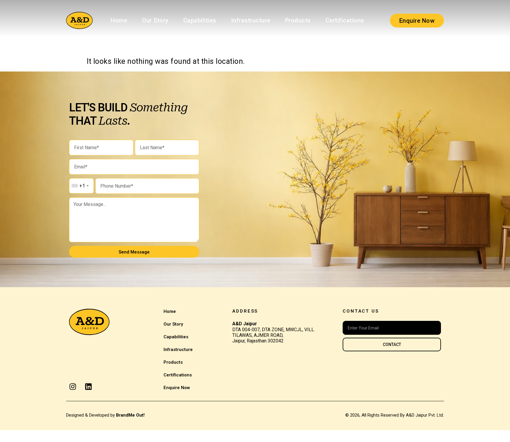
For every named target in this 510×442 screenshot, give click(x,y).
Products (298, 20)
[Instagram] (72, 386)
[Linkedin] (88, 386)
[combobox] (79, 185)
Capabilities (199, 20)
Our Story (155, 20)
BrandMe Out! (130, 415)
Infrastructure (250, 20)
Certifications (345, 20)
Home (119, 20)
